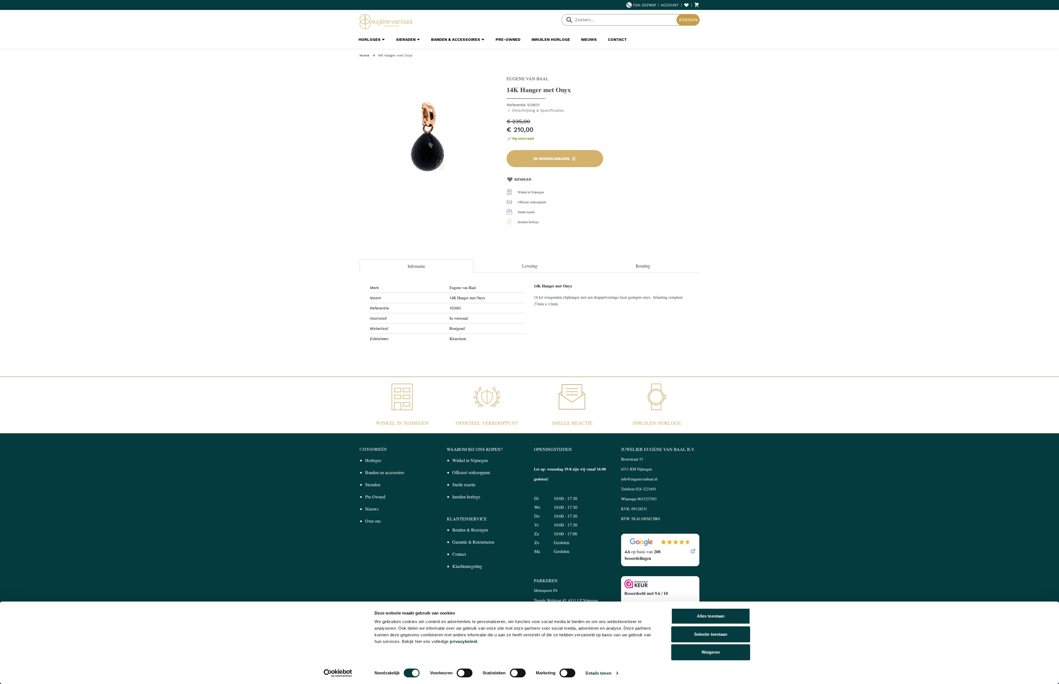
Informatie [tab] (416, 266)
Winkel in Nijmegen (531, 192)
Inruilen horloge (528, 222)
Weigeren (711, 652)
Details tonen (598, 673)
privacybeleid (463, 641)
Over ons (373, 521)
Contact (459, 554)
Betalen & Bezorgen (470, 530)
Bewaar (522, 179)
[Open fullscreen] (430, 139)
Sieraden (372, 484)
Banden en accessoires (384, 472)
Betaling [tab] (643, 266)
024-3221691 (644, 5)
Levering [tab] (529, 266)
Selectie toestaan (711, 634)
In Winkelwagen (551, 158)
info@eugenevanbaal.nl (639, 479)
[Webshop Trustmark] (660, 583)
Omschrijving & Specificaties (538, 110)
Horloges (373, 460)
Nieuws (372, 509)
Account (670, 5)
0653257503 (647, 498)
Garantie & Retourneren (473, 542)
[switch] (464, 673)
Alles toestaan (710, 616)
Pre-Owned (375, 496)
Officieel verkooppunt (532, 202)
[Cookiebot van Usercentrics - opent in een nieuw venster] (338, 673)
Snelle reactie (526, 212)
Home (364, 55)
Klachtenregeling (467, 566)
